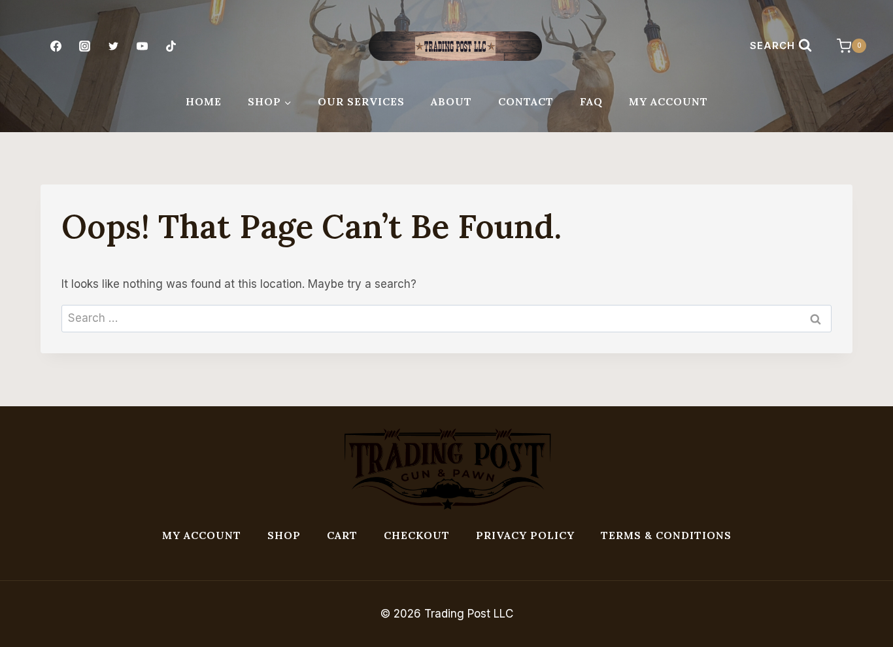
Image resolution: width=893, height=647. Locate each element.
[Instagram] (84, 46)
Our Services (361, 101)
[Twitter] (113, 46)
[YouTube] (142, 46)
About (451, 101)
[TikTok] (171, 46)
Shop (284, 535)
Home (204, 101)
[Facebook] (55, 46)
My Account (668, 101)
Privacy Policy (525, 535)
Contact (526, 101)
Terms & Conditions (666, 535)
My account (201, 535)
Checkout (417, 535)
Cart (342, 535)
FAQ (591, 101)
